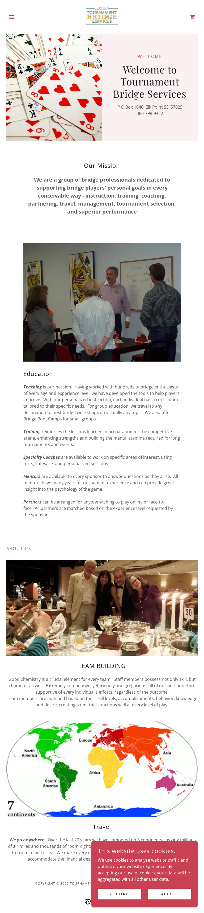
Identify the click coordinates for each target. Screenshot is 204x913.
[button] (20, 17)
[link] (102, 17)
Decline (119, 894)
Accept (169, 894)
